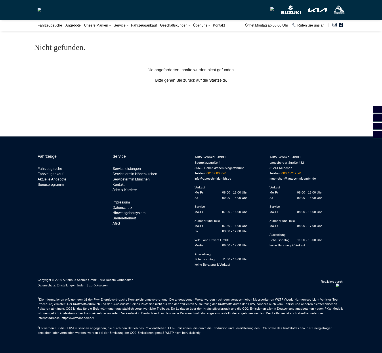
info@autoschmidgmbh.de (213, 178)
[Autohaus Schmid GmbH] (39, 8)
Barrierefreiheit (124, 218)
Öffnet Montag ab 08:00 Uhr (266, 25)
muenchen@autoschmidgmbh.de (292, 178)
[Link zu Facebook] (341, 25)
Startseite (217, 80)
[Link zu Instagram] (335, 25)
